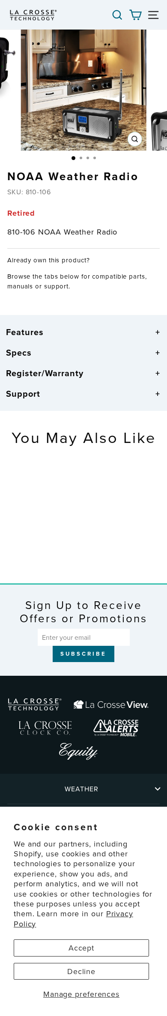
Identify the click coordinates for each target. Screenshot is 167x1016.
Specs (19, 352)
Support (23, 393)
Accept (81, 947)
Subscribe (83, 654)
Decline (81, 971)
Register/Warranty (45, 373)
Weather (81, 788)
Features (25, 332)
